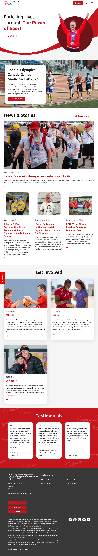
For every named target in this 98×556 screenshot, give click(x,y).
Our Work (10, 36)
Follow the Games (16, 99)
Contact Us (17, 503)
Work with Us (45, 480)
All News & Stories (82, 116)
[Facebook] (70, 519)
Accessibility (45, 483)
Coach (55, 315)
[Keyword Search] (86, 3)
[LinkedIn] (79, 519)
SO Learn (17, 511)
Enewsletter (17, 507)
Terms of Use (71, 483)
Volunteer (11, 380)
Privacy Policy (72, 480)
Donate (78, 3)
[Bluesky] (88, 519)
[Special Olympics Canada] (13, 3)
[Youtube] (84, 519)
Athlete (10, 315)
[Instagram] (75, 519)
